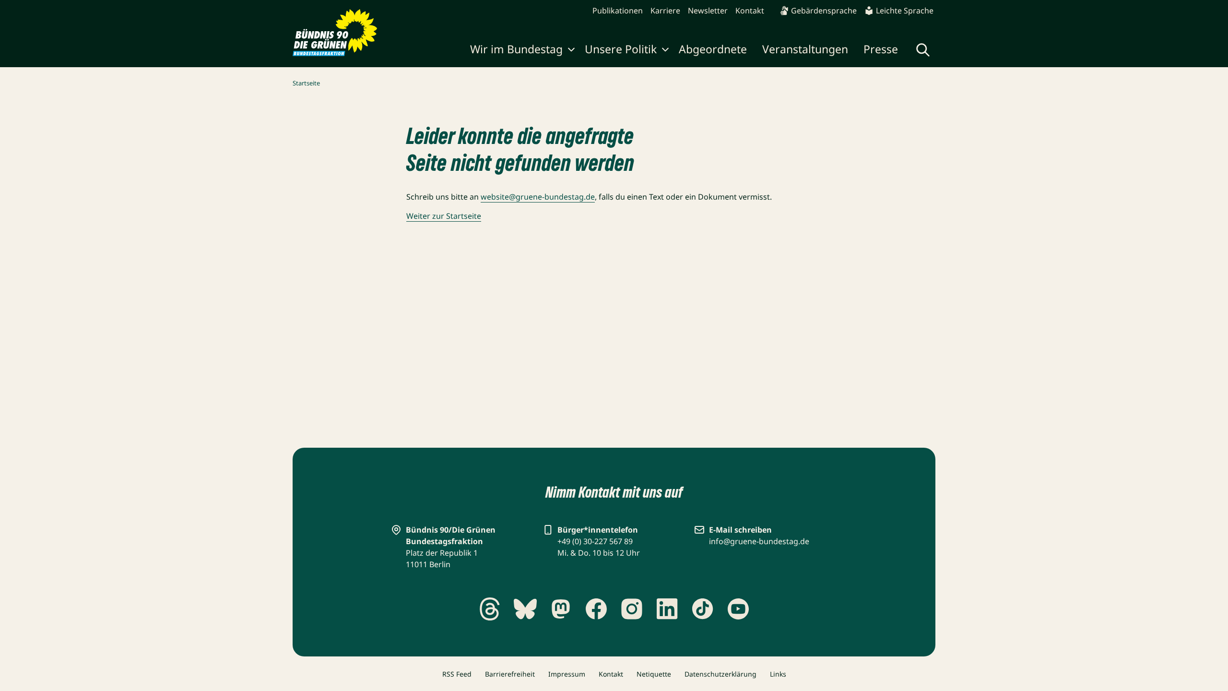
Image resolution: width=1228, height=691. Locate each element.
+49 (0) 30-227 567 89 (595, 541)
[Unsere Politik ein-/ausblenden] (665, 51)
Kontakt (749, 10)
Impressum (566, 674)
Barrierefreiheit (510, 674)
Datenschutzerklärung (720, 674)
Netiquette (654, 674)
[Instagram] (632, 609)
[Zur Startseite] (335, 32)
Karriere (665, 10)
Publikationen (617, 10)
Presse (880, 49)
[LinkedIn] (667, 609)
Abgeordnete (713, 49)
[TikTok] (703, 609)
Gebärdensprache (824, 10)
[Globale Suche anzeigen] (922, 49)
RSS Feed (457, 674)
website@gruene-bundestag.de (538, 196)
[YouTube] (738, 609)
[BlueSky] (525, 609)
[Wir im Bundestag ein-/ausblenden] (571, 51)
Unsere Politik (621, 49)
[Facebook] (596, 609)
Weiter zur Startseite (443, 216)
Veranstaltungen (805, 49)
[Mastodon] (561, 609)
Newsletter (708, 10)
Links (778, 674)
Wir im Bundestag (516, 49)
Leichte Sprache (904, 10)
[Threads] (490, 609)
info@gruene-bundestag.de (759, 541)
